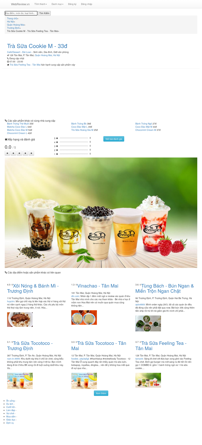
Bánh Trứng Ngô (143, 123)
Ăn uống (10, 400)
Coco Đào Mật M (143, 126)
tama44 (139, 358)
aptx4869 (140, 304)
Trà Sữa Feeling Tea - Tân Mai (25, 64)
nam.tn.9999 (13, 358)
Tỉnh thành (39, 4)
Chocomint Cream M (145, 129)
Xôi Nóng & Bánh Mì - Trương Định (33, 288)
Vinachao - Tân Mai (97, 285)
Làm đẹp (10, 410)
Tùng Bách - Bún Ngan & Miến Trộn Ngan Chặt (164, 288)
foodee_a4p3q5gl (80, 358)
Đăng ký (72, 4)
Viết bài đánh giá (113, 138)
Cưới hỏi (10, 407)
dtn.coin (75, 296)
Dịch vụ (10, 422)
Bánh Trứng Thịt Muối (18, 123)
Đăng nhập (86, 4)
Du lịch (9, 403)
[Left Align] (7, 153)
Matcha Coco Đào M (17, 129)
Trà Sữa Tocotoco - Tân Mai (98, 345)
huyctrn (11, 301)
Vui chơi (10, 413)
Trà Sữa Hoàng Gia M (82, 129)
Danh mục (57, 4)
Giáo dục (10, 419)
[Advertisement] (101, 94)
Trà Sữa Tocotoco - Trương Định (30, 345)
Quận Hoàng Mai (43, 55)
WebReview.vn (20, 4)
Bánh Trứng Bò (78, 123)
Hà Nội (56, 55)
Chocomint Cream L (17, 133)
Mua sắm (11, 416)
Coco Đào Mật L (79, 126)
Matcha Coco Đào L (17, 126)
